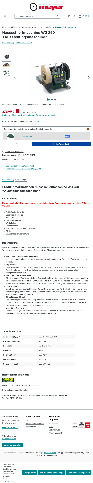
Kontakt (29, 420)
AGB (51, 427)
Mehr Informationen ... (9, 480)
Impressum (53, 423)
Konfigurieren (30, 472)
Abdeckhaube (28, 136)
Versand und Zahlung (35, 423)
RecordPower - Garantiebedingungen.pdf (23, 168)
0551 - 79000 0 (10, 427)
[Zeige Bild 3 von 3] (55, 99)
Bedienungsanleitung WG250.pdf (20, 166)
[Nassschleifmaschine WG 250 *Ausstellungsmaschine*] (52, 77)
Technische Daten (24, 42)
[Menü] (5, 16)
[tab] (8, 180)
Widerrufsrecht (55, 433)
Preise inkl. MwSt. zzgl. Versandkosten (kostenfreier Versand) (28, 115)
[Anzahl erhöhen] (28, 144)
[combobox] (35, 16)
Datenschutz (54, 430)
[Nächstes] (89, 77)
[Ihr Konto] (74, 16)
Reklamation (31, 427)
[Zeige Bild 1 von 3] (48, 99)
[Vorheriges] (14, 77)
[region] (46, 77)
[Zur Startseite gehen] (46, 7)
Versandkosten (50, 453)
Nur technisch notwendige (52, 472)
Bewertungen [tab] (21, 179)
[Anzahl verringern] (4, 144)
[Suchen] (57, 16)
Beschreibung (8, 42)
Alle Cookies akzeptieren (78, 472)
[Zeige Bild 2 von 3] (52, 99)
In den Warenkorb (61, 144)
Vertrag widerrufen (12, 445)
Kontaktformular (9, 439)
